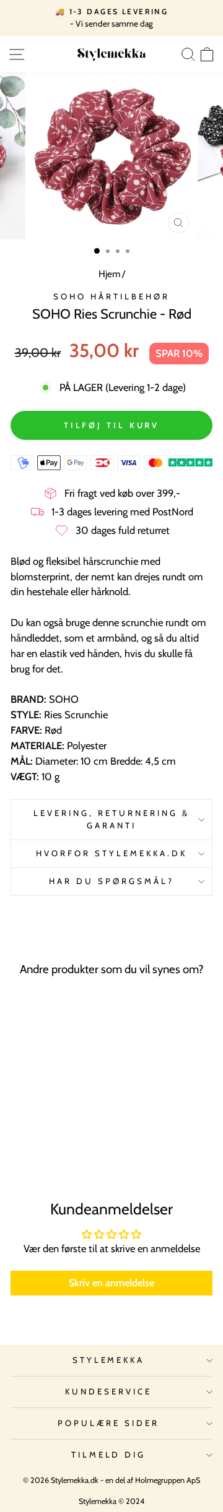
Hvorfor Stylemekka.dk (111, 853)
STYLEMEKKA (108, 1360)
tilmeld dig (108, 1454)
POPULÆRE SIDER (108, 1423)
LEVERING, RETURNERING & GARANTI (111, 819)
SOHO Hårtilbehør (111, 296)
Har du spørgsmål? (111, 881)
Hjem (109, 274)
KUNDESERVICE (108, 1391)
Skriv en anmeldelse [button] (111, 1283)
